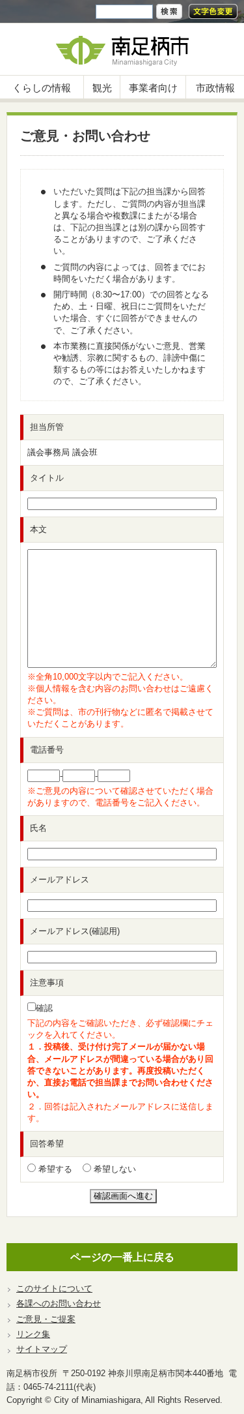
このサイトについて (54, 1288)
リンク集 (33, 1334)
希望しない (113, 1169)
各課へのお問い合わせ (58, 1303)
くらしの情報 (41, 87)
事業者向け (153, 87)
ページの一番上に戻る (122, 1257)
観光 (102, 87)
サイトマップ (41, 1349)
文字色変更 (213, 11)
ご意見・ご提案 (45, 1319)
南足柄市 (122, 49)
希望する (54, 1169)
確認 (44, 1008)
